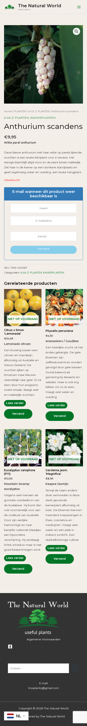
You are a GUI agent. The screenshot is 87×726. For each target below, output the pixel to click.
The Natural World (39, 5)
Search (43, 661)
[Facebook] (10, 646)
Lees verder (15, 403)
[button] (76, 31)
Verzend (43, 248)
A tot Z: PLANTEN (39, 111)
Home (8, 111)
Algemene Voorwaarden (43, 639)
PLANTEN (20, 111)
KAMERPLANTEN (43, 117)
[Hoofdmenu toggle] (79, 7)
